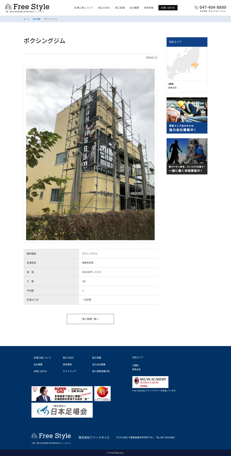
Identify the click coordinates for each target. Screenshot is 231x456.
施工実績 (120, 8)
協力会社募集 (98, 364)
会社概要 (134, 8)
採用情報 (149, 8)
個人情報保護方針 (101, 371)
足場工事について (84, 8)
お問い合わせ (168, 8)
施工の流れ (104, 8)
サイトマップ (69, 371)
